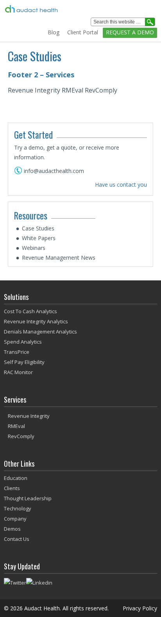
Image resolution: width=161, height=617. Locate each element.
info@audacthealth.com (54, 171)
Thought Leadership (28, 498)
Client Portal (82, 32)
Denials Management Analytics (40, 331)
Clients (12, 488)
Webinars (33, 247)
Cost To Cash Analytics (30, 311)
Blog (53, 32)
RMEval (16, 426)
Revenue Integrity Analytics (36, 321)
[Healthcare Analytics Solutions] (65, 9)
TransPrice (16, 351)
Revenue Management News (58, 257)
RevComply (21, 436)
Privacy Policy (140, 608)
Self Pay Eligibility (24, 362)
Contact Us (16, 538)
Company (15, 518)
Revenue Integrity (29, 415)
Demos (12, 528)
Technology (17, 508)
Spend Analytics (23, 341)
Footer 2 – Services (41, 74)
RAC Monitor (18, 372)
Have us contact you (121, 184)
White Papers (38, 238)
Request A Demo (130, 32)
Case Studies (38, 228)
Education (15, 477)
